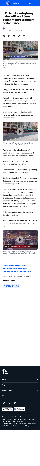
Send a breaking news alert (14, 265)
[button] (3, 3)
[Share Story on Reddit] (14, 36)
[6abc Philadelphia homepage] (8, 3)
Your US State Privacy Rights (26, 419)
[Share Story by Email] (24, 36)
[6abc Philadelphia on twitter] (9, 403)
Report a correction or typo (15, 268)
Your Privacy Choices (18, 417)
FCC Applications (21, 423)
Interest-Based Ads (17, 421)
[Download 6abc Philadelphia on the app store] (7, 409)
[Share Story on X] (9, 36)
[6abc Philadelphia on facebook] (4, 403)
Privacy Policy (6, 417)
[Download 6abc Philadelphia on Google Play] (19, 409)
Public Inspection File (8, 423)
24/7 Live (16, 3)
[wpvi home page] (5, 371)
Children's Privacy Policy (9, 419)
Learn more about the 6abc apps (17, 271)
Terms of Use (6, 421)
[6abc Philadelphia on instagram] (15, 403)
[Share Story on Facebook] (4, 36)
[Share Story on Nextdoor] (19, 36)
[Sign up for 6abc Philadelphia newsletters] (20, 403)
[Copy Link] (29, 36)
